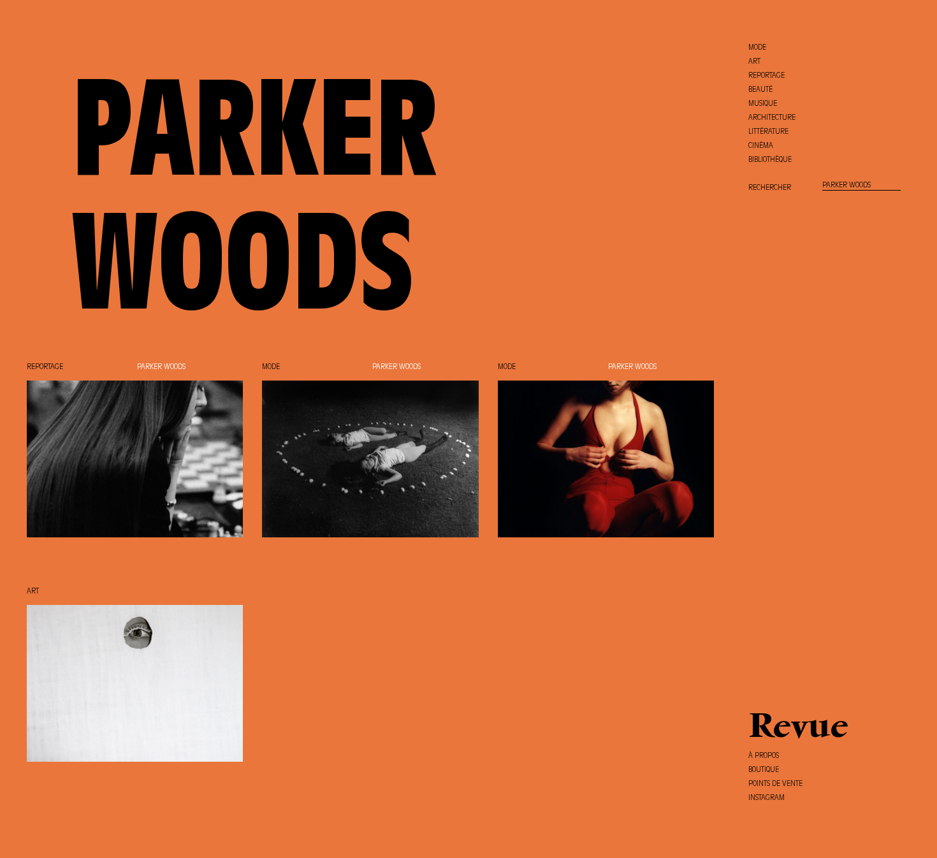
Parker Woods (161, 367)
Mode (271, 367)
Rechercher (769, 188)
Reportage (45, 367)
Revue (798, 728)
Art (33, 591)
